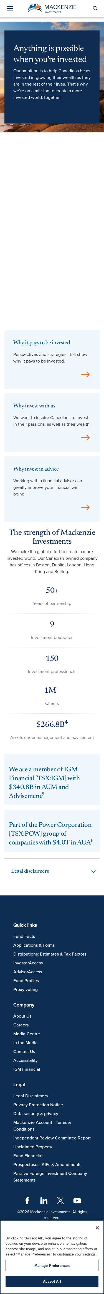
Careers (21, 1025)
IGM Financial (26, 1069)
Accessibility (25, 1060)
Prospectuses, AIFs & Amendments (47, 1164)
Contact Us (24, 1051)
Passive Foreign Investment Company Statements (50, 1177)
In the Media (25, 1043)
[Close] (97, 1228)
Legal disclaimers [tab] (30, 871)
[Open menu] (10, 9)
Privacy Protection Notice (38, 1105)
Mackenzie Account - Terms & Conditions (42, 1126)
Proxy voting (25, 989)
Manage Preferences (52, 1266)
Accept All (52, 1281)
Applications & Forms (34, 945)
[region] (52, 1257)
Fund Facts (24, 936)
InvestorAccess (28, 963)
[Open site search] (94, 8)
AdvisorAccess (27, 972)
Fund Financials (28, 1156)
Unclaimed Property (32, 1147)
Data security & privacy (35, 1113)
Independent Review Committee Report (52, 1138)
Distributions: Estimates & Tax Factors (49, 954)
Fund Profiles (26, 981)
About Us (22, 1016)
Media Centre (26, 1034)
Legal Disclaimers (30, 1096)
